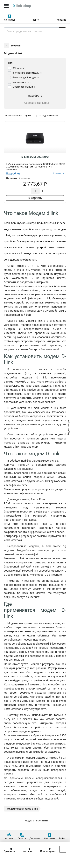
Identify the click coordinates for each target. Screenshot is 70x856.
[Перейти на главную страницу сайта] (29, 5)
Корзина (61, 19)
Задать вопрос (68, 427)
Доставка (35, 838)
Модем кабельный (23, 86)
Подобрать (35, 95)
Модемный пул (21, 82)
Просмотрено (47, 851)
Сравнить (9, 851)
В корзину (35, 198)
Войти (35, 19)
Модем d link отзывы (36, 820)
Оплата (22, 838)
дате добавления (48, 115)
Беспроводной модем (25, 77)
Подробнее (13, 173)
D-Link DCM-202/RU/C (35, 156)
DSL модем (19, 68)
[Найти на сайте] (62, 31)
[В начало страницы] (62, 849)
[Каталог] (6, 6)
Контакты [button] (9, 19)
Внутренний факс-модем (27, 72)
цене (28, 115)
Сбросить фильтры (36, 102)
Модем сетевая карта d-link (22, 808)
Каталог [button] (9, 838)
